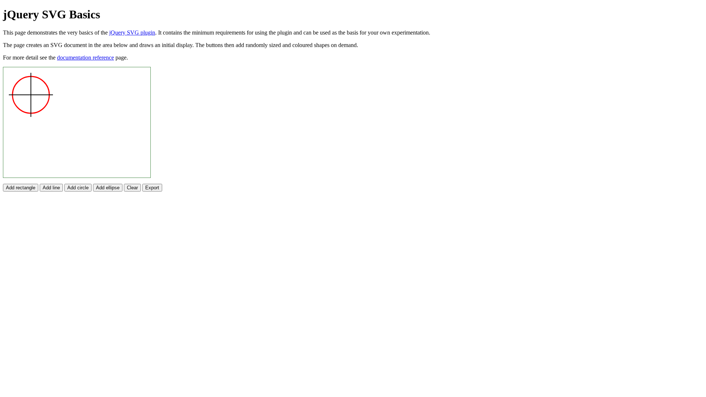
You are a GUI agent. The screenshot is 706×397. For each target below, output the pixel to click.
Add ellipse (108, 187)
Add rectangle (20, 187)
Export (152, 187)
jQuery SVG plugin (132, 32)
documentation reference (85, 57)
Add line (51, 187)
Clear (132, 187)
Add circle (78, 187)
